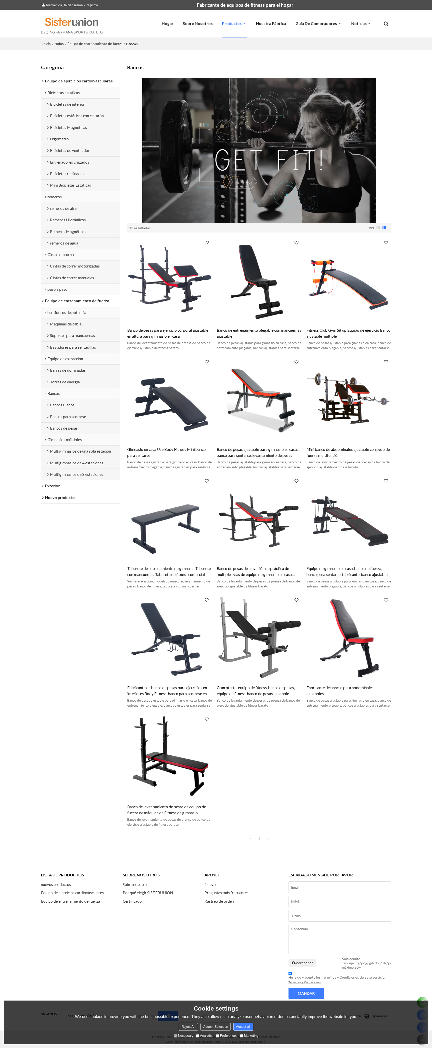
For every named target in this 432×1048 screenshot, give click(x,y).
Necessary (186, 1036)
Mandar (306, 993)
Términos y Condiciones (304, 982)
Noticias (359, 23)
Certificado (132, 901)
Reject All (188, 1027)
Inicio (46, 43)
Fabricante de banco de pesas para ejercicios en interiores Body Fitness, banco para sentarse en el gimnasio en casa (168, 691)
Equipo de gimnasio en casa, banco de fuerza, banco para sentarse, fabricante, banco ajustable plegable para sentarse (347, 572)
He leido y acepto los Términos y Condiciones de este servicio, (336, 979)
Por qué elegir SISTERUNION (148, 892)
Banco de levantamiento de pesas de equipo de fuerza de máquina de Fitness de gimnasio (166, 809)
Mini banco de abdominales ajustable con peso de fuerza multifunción (348, 452)
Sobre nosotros (198, 23)
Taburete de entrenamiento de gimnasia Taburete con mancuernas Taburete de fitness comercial (169, 571)
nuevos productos (56, 884)
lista (378, 227)
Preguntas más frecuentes (226, 892)
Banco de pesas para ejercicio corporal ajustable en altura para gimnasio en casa (167, 333)
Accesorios (304, 963)
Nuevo (210, 884)
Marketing (251, 1036)
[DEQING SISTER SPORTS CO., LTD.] (72, 21)
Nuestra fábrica (271, 23)
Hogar (168, 23)
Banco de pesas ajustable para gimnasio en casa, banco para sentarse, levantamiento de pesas (257, 452)
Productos (232, 23)
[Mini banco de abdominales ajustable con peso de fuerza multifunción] (348, 399)
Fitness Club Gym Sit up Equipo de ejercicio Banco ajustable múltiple (348, 333)
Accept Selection (215, 1027)
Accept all (243, 1027)
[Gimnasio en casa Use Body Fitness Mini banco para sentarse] (169, 399)
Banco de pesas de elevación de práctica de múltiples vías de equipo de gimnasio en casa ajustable (254, 572)
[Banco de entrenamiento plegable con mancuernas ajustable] (259, 280)
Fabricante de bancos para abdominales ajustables (340, 690)
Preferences (229, 1036)
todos (59, 43)
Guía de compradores (316, 23)
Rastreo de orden (219, 901)
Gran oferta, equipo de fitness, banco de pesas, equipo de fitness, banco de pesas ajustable (256, 690)
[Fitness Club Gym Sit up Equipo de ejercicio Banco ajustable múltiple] (348, 280)
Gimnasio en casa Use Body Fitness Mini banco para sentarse (166, 452)
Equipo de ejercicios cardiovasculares (72, 892)
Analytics (207, 1036)
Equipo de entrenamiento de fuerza (95, 43)
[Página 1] (250, 838)
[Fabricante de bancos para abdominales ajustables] (348, 637)
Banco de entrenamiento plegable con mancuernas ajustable (259, 333)
